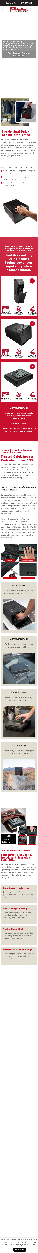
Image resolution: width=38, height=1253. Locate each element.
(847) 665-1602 (26, 3)
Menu (2, 9)
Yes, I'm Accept (19, 1250)
